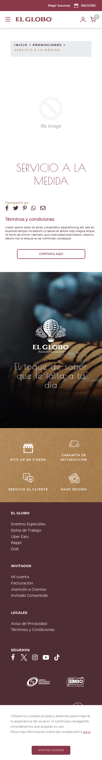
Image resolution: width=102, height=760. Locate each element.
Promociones (47, 45)
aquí (87, 732)
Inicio (20, 45)
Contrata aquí (51, 254)
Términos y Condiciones (33, 629)
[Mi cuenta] (83, 19)
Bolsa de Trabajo (26, 530)
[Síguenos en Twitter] (24, 657)
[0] (93, 19)
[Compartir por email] (43, 208)
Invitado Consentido (29, 595)
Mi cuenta (20, 576)
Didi (15, 549)
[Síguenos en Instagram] (35, 657)
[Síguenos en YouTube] (46, 657)
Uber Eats (20, 536)
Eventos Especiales (28, 524)
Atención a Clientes (28, 589)
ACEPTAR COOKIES (51, 750)
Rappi (16, 542)
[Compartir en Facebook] (7, 208)
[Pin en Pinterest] (25, 208)
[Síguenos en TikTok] (57, 657)
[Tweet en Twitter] (15, 208)
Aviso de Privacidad (29, 623)
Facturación (22, 583)
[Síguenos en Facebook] (13, 657)
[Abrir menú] (7, 19)
